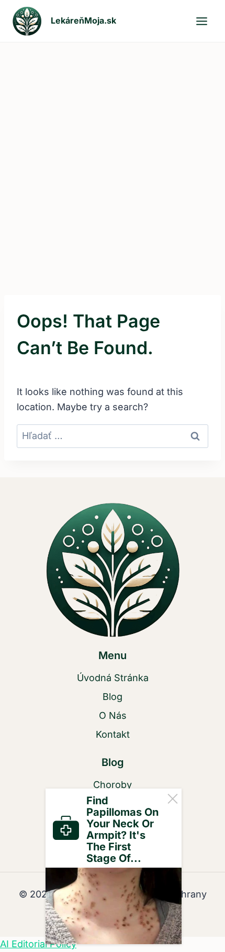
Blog (112, 696)
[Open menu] (201, 21)
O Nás (113, 715)
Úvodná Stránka (113, 677)
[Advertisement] (112, 160)
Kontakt (113, 734)
